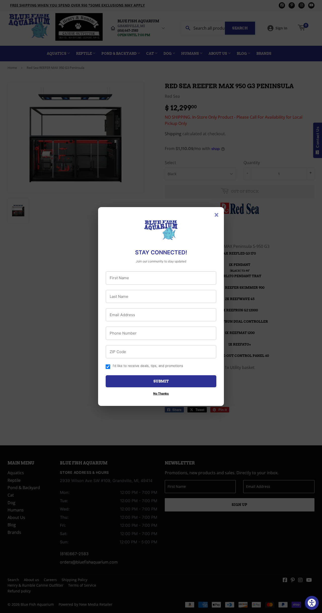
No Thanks (161, 393)
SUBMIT (161, 381)
